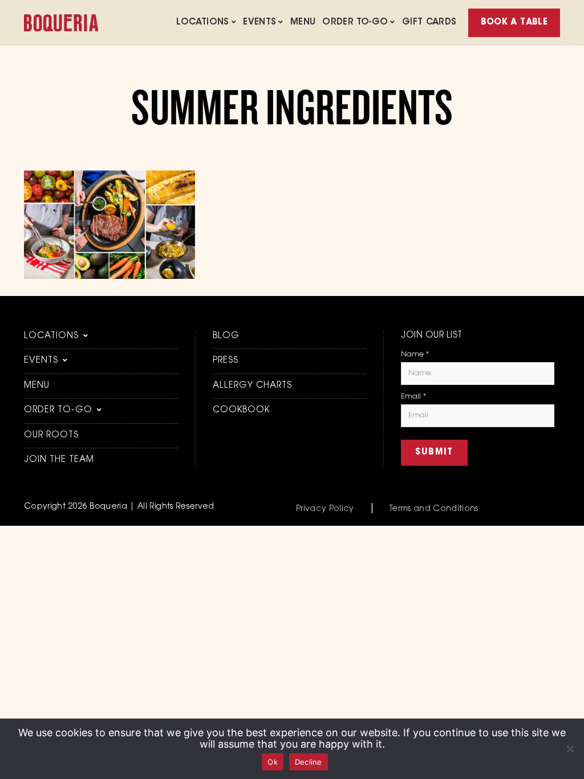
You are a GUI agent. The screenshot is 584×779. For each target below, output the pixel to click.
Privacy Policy (325, 509)
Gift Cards (429, 22)
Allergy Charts (252, 386)
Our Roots (51, 435)
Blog (226, 336)
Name (415, 354)
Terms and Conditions (434, 509)
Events (259, 22)
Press (225, 360)
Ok (272, 761)
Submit (434, 452)
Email (413, 396)
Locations (202, 22)
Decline (308, 761)
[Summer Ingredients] (109, 276)
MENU (303, 22)
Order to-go (355, 22)
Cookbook (241, 410)
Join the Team (59, 460)
